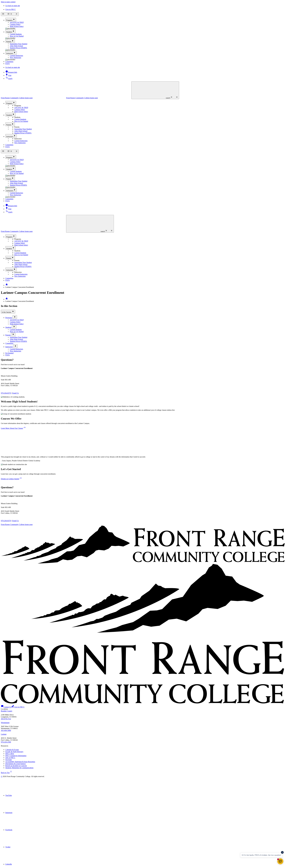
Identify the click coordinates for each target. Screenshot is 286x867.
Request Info (11, 72)
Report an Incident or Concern (16, 766)
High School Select (16, 26)
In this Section (8, 311)
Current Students (16, 34)
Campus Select (15, 24)
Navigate (8, 760)
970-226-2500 (6, 742)
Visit (8, 75)
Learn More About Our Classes (13, 428)
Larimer (3, 734)
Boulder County (6, 711)
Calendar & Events (12, 750)
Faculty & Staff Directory (14, 752)
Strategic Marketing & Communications (19, 768)
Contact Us (6, 707)
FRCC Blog (9, 754)
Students (10, 31)
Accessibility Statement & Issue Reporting (20, 762)
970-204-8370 (6, 393)
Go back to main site (12, 6)
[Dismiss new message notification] (282, 852)
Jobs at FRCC (10, 758)
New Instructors (15, 57)
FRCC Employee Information (15, 756)
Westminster (5, 723)
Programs (10, 19)
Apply (9, 78)
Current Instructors (16, 55)
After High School (16, 46)
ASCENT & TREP (17, 22)
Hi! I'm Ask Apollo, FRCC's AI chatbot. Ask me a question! (261, 855)
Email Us (15, 393)
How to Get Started (17, 36)
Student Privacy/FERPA (18, 48)
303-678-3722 (6, 719)
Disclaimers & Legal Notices (15, 764)
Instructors (11, 52)
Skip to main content (8, 2)
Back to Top (6, 773)
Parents (10, 41)
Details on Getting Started (11, 479)
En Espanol (9, 353)
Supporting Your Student (18, 44)
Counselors (9, 62)
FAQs (7, 64)
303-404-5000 (6, 730)
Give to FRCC (10, 9)
